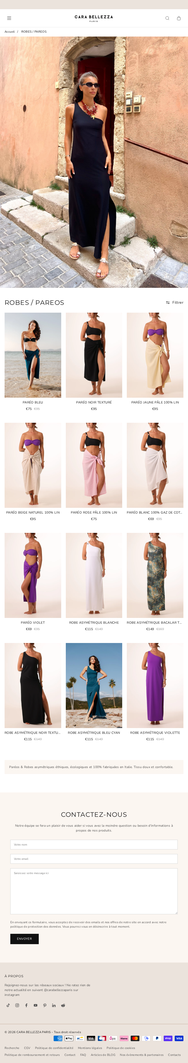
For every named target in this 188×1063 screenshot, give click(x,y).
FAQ (83, 1055)
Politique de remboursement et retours (32, 1055)
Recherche (12, 1048)
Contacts (174, 1055)
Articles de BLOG (103, 1055)
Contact (70, 1055)
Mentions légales (90, 1048)
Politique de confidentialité (54, 1048)
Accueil (10, 32)
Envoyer (24, 939)
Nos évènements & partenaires (141, 1055)
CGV (27, 1048)
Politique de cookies (121, 1048)
